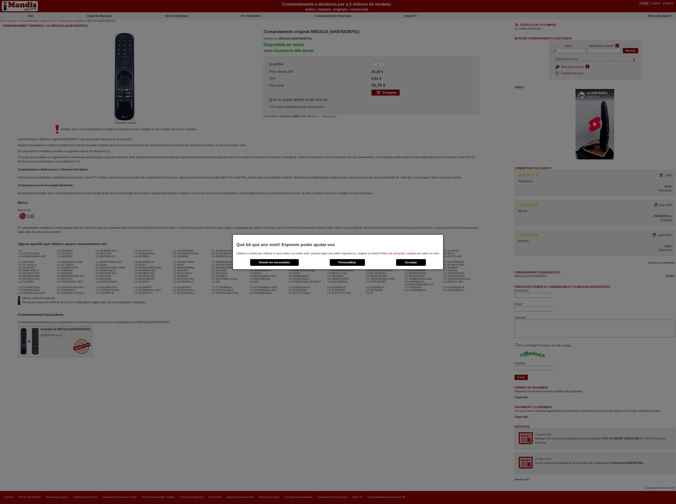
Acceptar (411, 262)
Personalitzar (347, 262)
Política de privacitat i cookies (397, 253)
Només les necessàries (274, 262)
